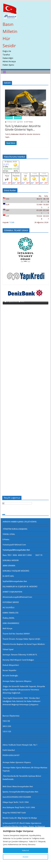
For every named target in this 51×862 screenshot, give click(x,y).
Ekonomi (9, 118)
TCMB (11, 222)
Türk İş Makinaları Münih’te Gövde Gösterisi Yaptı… (23, 127)
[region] (25, 844)
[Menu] (4, 72)
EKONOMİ (18, 118)
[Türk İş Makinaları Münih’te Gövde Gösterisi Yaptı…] (25, 102)
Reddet (25, 857)
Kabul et (25, 850)
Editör (21, 122)
